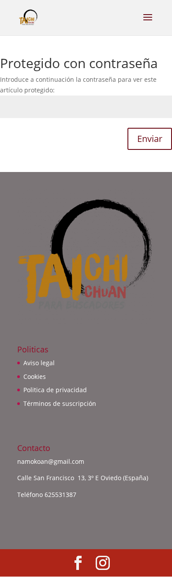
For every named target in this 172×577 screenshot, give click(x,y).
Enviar (149, 139)
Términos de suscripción (59, 403)
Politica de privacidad (55, 390)
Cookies (34, 376)
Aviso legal (39, 363)
